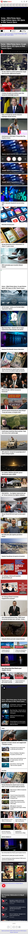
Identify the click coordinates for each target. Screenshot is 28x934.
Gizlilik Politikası (13, 930)
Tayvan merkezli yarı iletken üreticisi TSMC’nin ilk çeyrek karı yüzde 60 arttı (14, 859)
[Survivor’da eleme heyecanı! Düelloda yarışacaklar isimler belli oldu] (7, 826)
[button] (2, 25)
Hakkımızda (3, 930)
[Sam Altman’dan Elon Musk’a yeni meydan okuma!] (14, 845)
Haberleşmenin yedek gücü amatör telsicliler (13, 855)
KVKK (21, 930)
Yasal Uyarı (16, 932)
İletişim (8, 930)
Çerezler (18, 930)
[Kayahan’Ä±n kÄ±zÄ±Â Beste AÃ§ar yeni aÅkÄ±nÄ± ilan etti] (20, 826)
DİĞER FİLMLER (21, 863)
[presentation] (2, 872)
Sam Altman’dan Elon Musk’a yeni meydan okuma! (14, 852)
